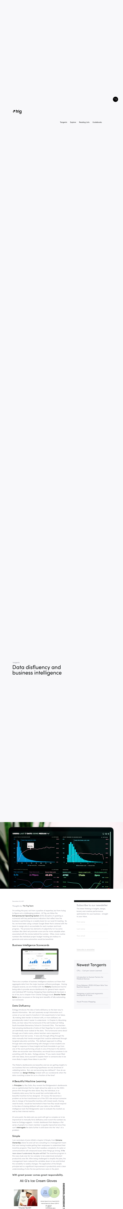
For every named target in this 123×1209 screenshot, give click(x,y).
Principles (18, 1085)
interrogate (21, 1127)
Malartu (48, 987)
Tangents (63, 122)
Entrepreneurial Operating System (25, 916)
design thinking (29, 1073)
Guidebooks (97, 122)
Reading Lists (84, 122)
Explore (73, 122)
